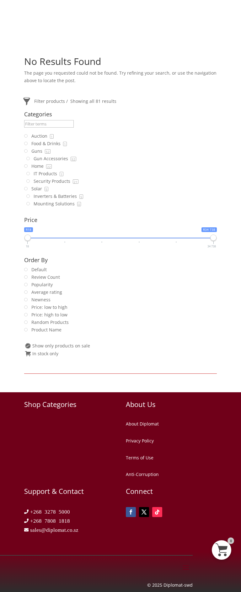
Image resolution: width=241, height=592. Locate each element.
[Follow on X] (144, 512)
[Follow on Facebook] (131, 512)
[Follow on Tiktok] (157, 512)
